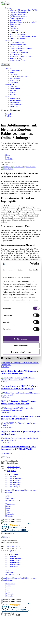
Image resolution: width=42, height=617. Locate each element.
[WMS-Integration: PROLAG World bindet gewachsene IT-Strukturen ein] (21, 410)
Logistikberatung (16, 70)
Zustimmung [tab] (8, 270)
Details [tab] (20, 270)
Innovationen (14, 102)
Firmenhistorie (15, 88)
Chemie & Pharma (16, 50)
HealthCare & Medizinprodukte (21, 48)
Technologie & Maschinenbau (20, 56)
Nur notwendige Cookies (21, 352)
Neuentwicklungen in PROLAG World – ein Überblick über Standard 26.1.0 (19, 387)
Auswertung (14, 30)
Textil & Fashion (16, 54)
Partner (7, 508)
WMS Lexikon (15, 80)
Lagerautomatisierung (17, 14)
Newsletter (9, 516)
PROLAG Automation (13, 478)
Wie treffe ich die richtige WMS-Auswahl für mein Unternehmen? (19, 372)
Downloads (14, 82)
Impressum (9, 498)
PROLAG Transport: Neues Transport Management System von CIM (19, 402)
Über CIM (13, 86)
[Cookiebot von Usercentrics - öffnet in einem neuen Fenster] (29, 263)
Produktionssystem (16, 18)
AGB (7, 496)
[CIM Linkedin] (6, 167)
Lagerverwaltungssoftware (19, 12)
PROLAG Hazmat (12, 480)
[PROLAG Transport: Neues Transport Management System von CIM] (21, 395)
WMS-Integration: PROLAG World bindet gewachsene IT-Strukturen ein (21, 417)
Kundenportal (15, 78)
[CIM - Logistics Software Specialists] (5, 2)
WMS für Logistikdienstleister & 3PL (23, 36)
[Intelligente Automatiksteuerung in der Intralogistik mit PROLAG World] (21, 440)
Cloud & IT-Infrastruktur (18, 76)
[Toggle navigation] (5, 4)
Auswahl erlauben (21, 345)
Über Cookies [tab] (34, 270)
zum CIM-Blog (6, 453)
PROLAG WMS (11, 476)
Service (8, 68)
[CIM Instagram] (7, 169)
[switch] (36, 315)
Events (12, 92)
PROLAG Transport (12, 487)
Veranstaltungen (15, 104)
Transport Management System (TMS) (23, 22)
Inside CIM (14, 106)
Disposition (14, 26)
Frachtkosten (14, 28)
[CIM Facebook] (18, 167)
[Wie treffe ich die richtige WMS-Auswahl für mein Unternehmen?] (21, 365)
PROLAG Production (13, 482)
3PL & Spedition (16, 46)
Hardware (13, 74)
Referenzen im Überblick (19, 60)
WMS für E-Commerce (18, 34)
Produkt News (15, 98)
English (8, 116)
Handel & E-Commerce (18, 42)
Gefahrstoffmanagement (18, 16)
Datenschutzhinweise (12, 500)
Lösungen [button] (8, 8)
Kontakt (13, 94)
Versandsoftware (16, 20)
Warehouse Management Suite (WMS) (23, 10)
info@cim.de (11, 471)
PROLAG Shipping (12, 485)
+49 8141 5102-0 (13, 467)
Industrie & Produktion (18, 44)
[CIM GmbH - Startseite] (5, 457)
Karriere (13, 90)
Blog (7, 96)
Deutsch (8, 114)
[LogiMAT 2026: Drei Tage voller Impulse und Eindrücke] (21, 425)
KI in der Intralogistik (17, 38)
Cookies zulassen (21, 339)
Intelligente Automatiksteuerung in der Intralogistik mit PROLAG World (18, 447)
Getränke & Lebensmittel (19, 52)
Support (12, 72)
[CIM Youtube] (30, 167)
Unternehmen (10, 84)
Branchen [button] (8, 40)
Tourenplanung (15, 24)
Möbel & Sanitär (16, 58)
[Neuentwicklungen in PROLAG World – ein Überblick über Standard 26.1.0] (21, 380)
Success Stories (15, 100)
